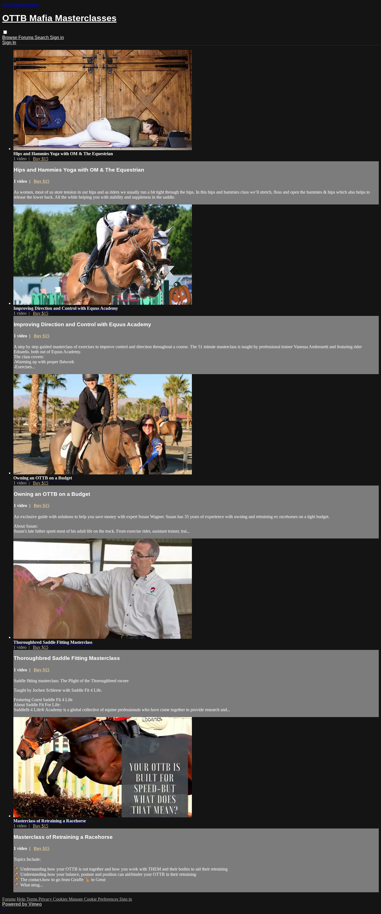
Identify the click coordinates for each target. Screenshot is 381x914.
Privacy (45, 899)
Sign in (57, 37)
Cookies (61, 899)
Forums (26, 37)
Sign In (9, 42)
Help (21, 899)
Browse (10, 37)
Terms (32, 899)
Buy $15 (40, 158)
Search (42, 37)
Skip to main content (20, 4)
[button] (5, 32)
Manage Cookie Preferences (94, 899)
